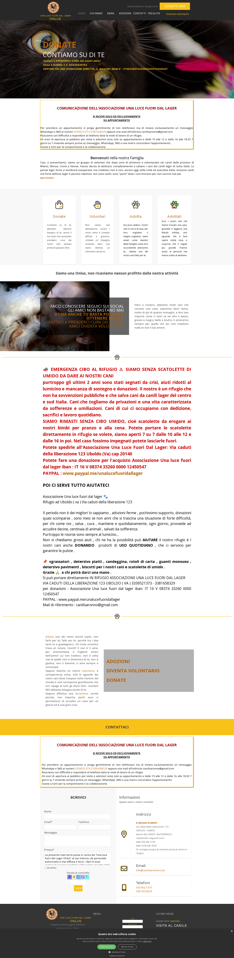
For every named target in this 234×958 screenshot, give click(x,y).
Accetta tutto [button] (106, 947)
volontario (88, 670)
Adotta (136, 216)
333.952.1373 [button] (144, 887)
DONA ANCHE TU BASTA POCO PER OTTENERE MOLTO (89, 316)
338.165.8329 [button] (144, 891)
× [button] (232, 931)
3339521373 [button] (81, 131)
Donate (59, 216)
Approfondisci (47, 177)
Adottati (174, 216)
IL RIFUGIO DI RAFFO (146, 822)
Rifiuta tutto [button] (127, 947)
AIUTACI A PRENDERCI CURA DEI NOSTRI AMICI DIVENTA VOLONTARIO (86, 324)
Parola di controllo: (78, 872)
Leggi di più (147, 941)
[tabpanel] (139, 6)
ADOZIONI (125, 13)
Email (48, 822)
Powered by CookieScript (117, 956)
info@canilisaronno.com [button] (150, 870)
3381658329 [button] (98, 131)
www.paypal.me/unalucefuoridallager (103, 473)
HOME (81, 13)
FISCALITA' (154, 13)
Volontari (97, 216)
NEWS (110, 13)
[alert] (117, 943)
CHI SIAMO (96, 13)
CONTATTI (139, 13)
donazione (81, 693)
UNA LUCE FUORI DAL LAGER (55, 15)
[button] (124, 863)
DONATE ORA (175, 6)
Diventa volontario (177, 14)
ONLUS (55, 19)
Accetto (51, 867)
